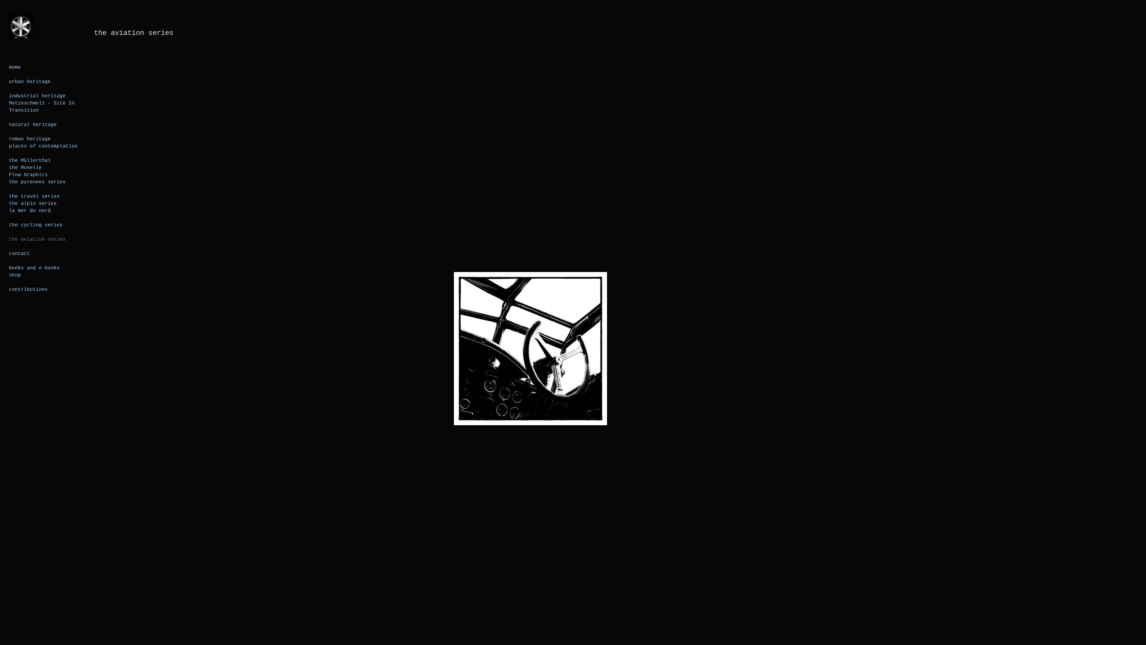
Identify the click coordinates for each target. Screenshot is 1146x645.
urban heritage (30, 82)
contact (19, 254)
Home (15, 67)
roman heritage (30, 139)
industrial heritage (37, 96)
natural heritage (33, 125)
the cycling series (36, 225)
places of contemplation (43, 146)
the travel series (34, 196)
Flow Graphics (28, 175)
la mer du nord (30, 211)
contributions (28, 289)
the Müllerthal (30, 160)
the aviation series (37, 239)
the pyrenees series (37, 182)
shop (15, 275)
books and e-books (34, 268)
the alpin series (33, 203)
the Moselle (25, 168)
